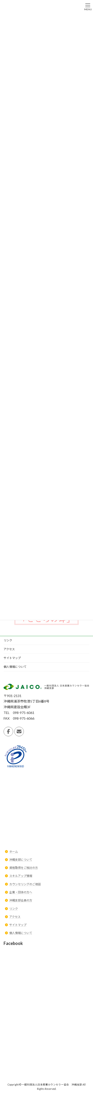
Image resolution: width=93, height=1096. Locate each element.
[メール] (19, 731)
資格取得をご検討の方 (23, 868)
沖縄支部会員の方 (20, 900)
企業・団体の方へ (20, 892)
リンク (8, 640)
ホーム (13, 851)
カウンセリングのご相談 (25, 884)
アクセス (9, 649)
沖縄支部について (20, 859)
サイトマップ (12, 658)
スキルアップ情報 (20, 876)
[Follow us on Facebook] (8, 731)
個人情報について (15, 666)
